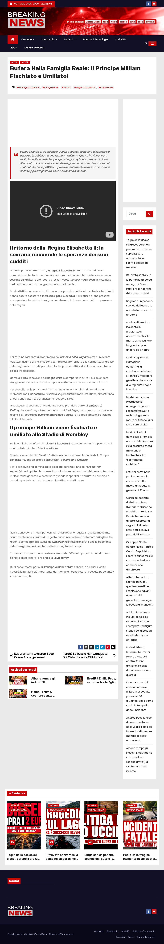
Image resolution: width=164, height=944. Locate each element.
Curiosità (120, 39)
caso (140, 21)
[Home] (13, 39)
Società (69, 39)
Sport (14, 47)
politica (123, 21)
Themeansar (67, 934)
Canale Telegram (35, 47)
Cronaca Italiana (19, 810)
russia (114, 21)
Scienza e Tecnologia (95, 39)
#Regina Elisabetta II (84, 87)
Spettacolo (48, 39)
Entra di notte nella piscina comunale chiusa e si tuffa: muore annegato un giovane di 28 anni (138, 481)
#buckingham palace (27, 87)
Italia (105, 21)
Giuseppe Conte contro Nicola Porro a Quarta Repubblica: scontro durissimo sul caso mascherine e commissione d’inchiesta (139, 555)
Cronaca (27, 39)
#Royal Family (105, 87)
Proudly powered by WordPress (24, 934)
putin (132, 21)
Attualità (15, 805)
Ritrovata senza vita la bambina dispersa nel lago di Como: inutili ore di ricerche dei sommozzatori (139, 284)
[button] (146, 43)
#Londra (66, 87)
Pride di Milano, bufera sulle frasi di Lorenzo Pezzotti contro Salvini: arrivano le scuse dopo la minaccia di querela (138, 661)
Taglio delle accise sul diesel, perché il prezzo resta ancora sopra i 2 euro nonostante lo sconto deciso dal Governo (139, 253)
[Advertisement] (63, 124)
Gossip (15, 62)
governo (150, 21)
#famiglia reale (50, 87)
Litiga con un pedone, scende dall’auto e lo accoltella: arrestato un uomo (101, 860)
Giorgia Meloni (93, 21)
